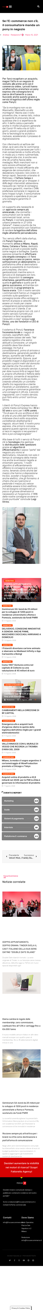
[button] (10, 6)
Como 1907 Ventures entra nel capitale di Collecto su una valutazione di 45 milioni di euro (18, 668)
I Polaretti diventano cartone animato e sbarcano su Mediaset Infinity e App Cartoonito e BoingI (21, 651)
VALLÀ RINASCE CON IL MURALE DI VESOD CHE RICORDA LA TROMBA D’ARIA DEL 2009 (20, 747)
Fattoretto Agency (21, 1171)
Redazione (10, 598)
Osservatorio (8, 707)
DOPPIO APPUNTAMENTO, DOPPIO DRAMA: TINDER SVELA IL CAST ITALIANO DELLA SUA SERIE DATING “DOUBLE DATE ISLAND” (21, 590)
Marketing (9, 581)
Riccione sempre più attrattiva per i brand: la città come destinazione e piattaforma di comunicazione (19, 1137)
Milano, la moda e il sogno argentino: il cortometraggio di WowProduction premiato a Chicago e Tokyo (21, 763)
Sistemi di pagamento (13, 685)
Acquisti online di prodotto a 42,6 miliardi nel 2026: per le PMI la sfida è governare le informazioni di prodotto (21, 780)
